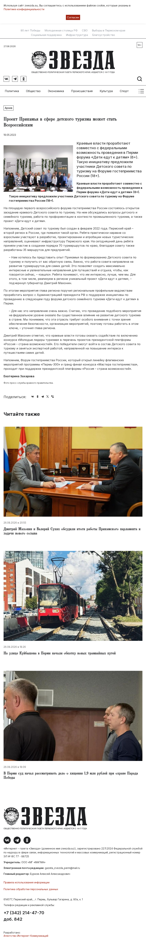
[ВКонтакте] (32, 396)
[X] (47, 396)
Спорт (124, 91)
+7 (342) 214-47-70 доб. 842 (24, 916)
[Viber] (52, 396)
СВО (85, 30)
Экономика (56, 91)
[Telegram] (42, 396)
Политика (12, 91)
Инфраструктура (77, 35)
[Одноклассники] (37, 396)
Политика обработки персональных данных (31, 889)
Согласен (73, 17)
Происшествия (82, 91)
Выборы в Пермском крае (108, 30)
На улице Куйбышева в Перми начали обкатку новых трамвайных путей (60, 654)
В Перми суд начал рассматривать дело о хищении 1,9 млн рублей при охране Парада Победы (71, 776)
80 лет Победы (30, 30)
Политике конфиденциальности (24, 9)
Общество (33, 91)
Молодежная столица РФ (61, 30)
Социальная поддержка (46, 35)
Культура (106, 91)
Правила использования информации (26, 882)
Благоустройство (103, 35)
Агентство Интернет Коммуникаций (26, 935)
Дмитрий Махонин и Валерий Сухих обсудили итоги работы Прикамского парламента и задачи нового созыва (72, 531)
